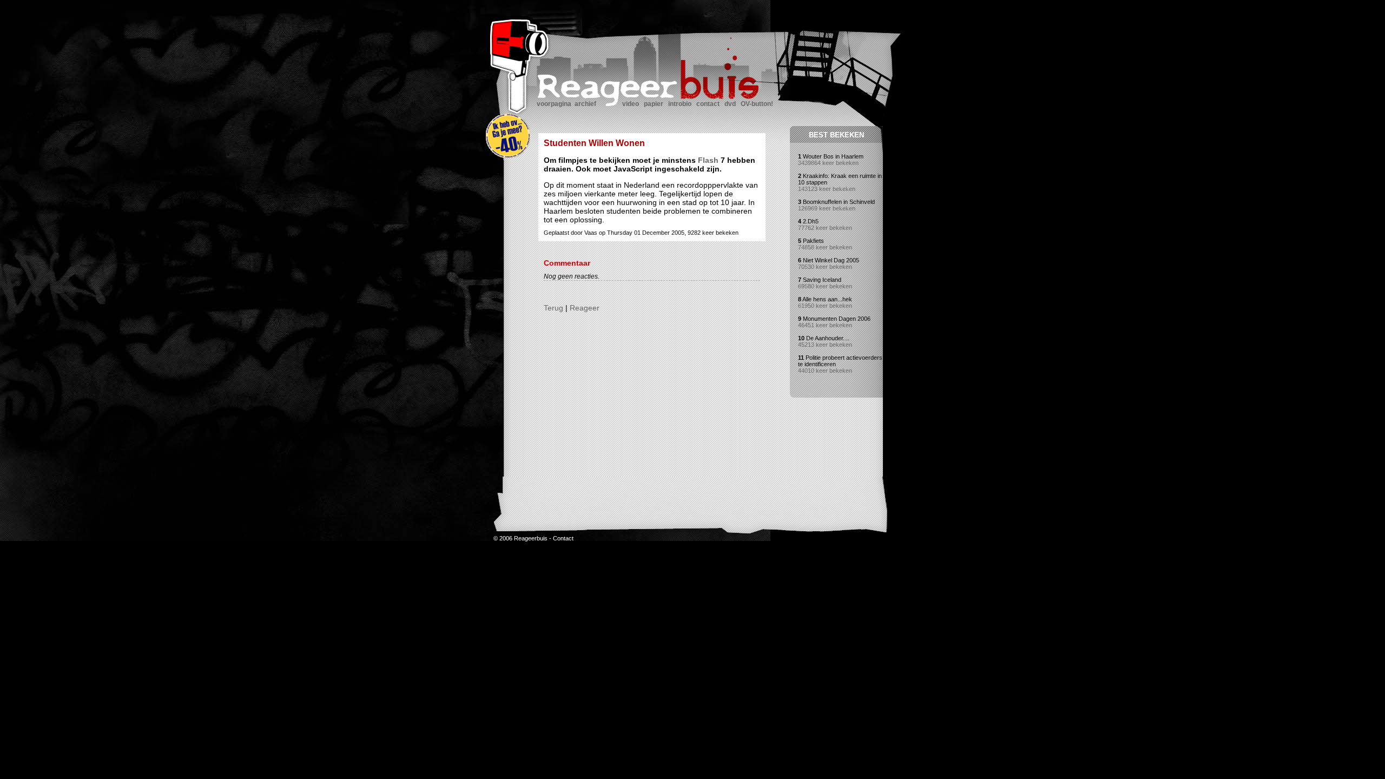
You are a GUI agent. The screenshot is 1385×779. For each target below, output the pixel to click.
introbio (679, 104)
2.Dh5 (811, 221)
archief (585, 104)
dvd (730, 104)
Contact (563, 538)
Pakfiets (813, 240)
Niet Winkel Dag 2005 (831, 260)
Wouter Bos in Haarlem (833, 156)
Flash (708, 160)
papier (653, 104)
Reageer (584, 307)
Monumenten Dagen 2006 (836, 318)
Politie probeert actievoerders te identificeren (840, 360)
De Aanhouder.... (827, 338)
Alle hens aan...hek (827, 299)
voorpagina (554, 104)
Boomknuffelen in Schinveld (839, 202)
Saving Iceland (822, 279)
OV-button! (757, 104)
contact (708, 104)
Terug (553, 307)
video (630, 104)
